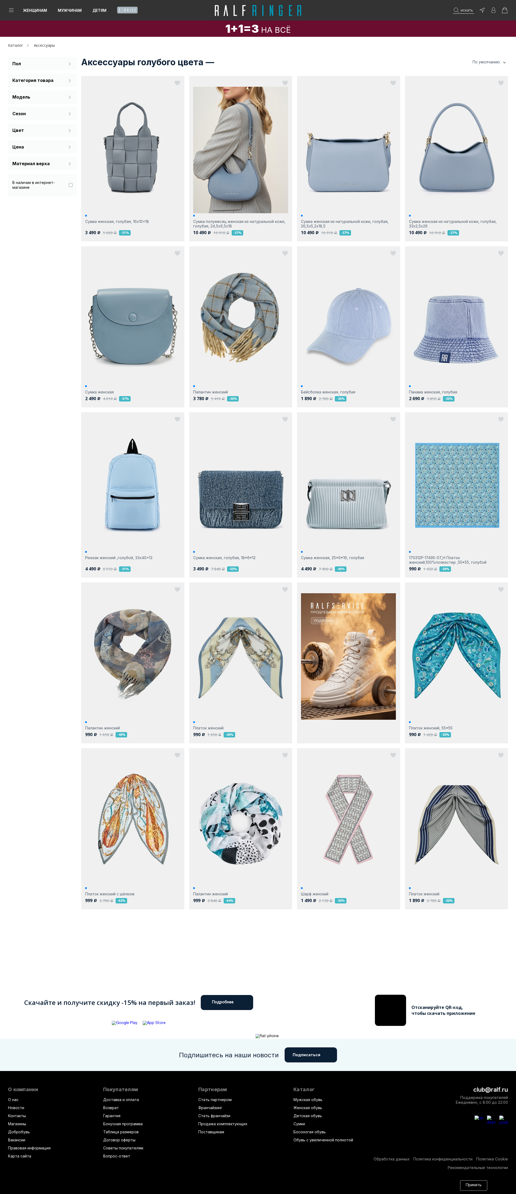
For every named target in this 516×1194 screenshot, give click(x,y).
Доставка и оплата (121, 1099)
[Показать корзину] (504, 12)
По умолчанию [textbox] (486, 62)
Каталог (303, 1089)
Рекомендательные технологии (478, 1167)
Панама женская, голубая (433, 392)
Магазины (17, 1123)
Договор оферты (119, 1140)
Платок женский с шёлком (109, 894)
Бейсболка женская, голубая (328, 392)
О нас (13, 1099)
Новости (16, 1107)
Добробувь (19, 1132)
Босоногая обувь (309, 1132)
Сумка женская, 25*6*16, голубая (332, 557)
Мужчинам (70, 10)
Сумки (299, 1123)
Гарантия (111, 1115)
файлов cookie (366, 1183)
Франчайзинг (210, 1107)
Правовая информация (29, 1148)
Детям (99, 10)
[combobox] (481, 62)
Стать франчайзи (214, 1115)
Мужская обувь (307, 1099)
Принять (474, 1185)
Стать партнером (215, 1099)
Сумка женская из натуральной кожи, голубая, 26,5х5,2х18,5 (345, 223)
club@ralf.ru (490, 1089)
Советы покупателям (123, 1148)
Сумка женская (99, 392)
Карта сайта (19, 1156)
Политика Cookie (492, 1159)
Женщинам (35, 10)
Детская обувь (307, 1115)
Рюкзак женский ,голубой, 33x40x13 (118, 557)
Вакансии (16, 1140)
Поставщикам (211, 1132)
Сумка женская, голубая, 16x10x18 (117, 221)
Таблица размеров (121, 1132)
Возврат (111, 1107)
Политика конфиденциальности (442, 1159)
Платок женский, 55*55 (431, 728)
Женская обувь (307, 1107)
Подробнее (223, 1002)
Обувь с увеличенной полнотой (323, 1140)
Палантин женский (210, 392)
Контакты (17, 1115)
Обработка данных (392, 1159)
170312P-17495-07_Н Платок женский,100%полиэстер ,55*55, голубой (447, 560)
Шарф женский (314, 894)
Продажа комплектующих (223, 1123)
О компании (23, 1089)
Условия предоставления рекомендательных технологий (138, 1188)
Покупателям (120, 1089)
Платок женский (208, 728)
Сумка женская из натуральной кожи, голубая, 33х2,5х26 (453, 223)
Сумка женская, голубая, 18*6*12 (224, 557)
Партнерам (212, 1089)
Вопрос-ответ (116, 1156)
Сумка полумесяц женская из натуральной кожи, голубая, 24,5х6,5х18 (239, 223)
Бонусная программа (123, 1123)
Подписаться (306, 1054)
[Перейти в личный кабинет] (493, 12)
